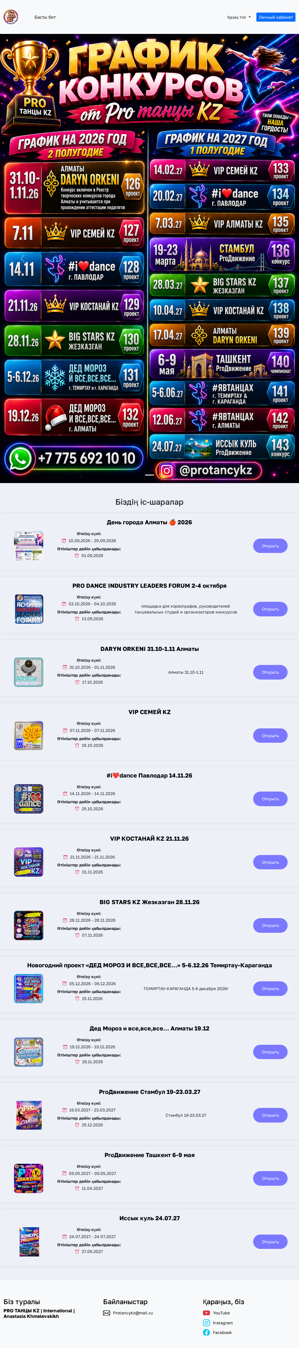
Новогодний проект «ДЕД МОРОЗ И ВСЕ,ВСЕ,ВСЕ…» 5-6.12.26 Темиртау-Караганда (149, 964)
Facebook (222, 1332)
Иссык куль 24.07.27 (149, 1217)
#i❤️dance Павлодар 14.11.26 (149, 775)
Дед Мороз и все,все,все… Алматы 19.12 (149, 1028)
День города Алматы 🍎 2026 (149, 521)
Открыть (270, 545)
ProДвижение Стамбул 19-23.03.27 (149, 1091)
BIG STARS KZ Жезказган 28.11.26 (150, 901)
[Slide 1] (149, 475)
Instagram (223, 1322)
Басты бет (45, 17)
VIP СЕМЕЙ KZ (149, 711)
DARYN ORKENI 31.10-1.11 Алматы (149, 648)
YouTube (221, 1312)
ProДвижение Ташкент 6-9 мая (150, 1154)
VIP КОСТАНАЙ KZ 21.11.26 (149, 838)
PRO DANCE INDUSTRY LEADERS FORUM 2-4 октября (149, 585)
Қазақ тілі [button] (237, 17)
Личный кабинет (276, 17)
